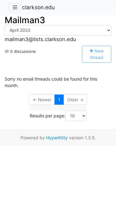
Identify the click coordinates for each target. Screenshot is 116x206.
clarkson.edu (38, 7)
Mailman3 (25, 20)
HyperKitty (57, 137)
